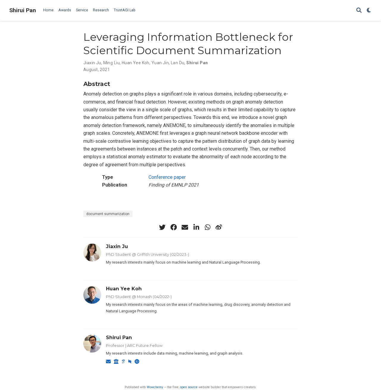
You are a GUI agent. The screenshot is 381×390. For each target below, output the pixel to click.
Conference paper (167, 177)
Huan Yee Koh (135, 62)
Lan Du (178, 62)
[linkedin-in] (196, 227)
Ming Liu (111, 62)
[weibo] (218, 227)
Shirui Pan (22, 10)
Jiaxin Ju (92, 62)
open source (189, 387)
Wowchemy (155, 387)
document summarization (107, 214)
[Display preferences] (369, 10)
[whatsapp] (207, 227)
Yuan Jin (160, 62)
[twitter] (162, 227)
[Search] (359, 10)
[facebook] (173, 227)
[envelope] (184, 227)
